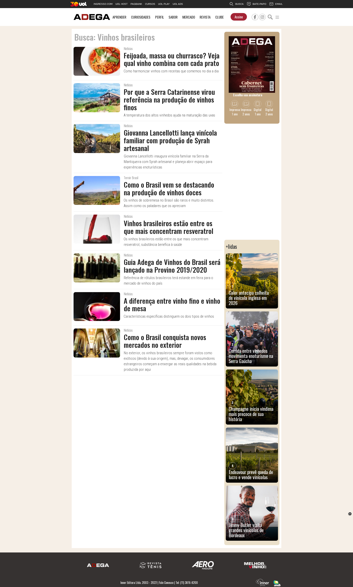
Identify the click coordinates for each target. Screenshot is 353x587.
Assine (239, 16)
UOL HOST (121, 4)
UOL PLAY (164, 4)
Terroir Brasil (131, 177)
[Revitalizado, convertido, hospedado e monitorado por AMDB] (277, 583)
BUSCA (239, 4)
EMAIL (279, 4)
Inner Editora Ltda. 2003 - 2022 (138, 582)
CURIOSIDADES (140, 17)
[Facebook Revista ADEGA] (255, 16)
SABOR (173, 17)
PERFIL (159, 17)
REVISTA (205, 17)
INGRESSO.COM (103, 4)
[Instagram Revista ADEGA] (262, 16)
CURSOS (150, 4)
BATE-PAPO (259, 4)
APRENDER (119, 17)
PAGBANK (136, 4)
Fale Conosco (166, 582)
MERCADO (188, 17)
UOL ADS (178, 4)
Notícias (128, 48)
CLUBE (219, 17)
